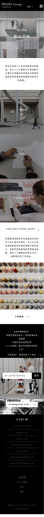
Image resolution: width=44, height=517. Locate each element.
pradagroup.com (22, 426)
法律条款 (22, 477)
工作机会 (19, 317)
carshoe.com (22, 451)
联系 (22, 492)
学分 (22, 487)
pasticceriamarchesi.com (22, 457)
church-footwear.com (22, 445)
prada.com (22, 433)
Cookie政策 (22, 482)
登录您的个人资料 (27, 355)
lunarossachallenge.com (22, 463)
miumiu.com (22, 439)
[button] (38, 6)
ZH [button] (29, 6)
